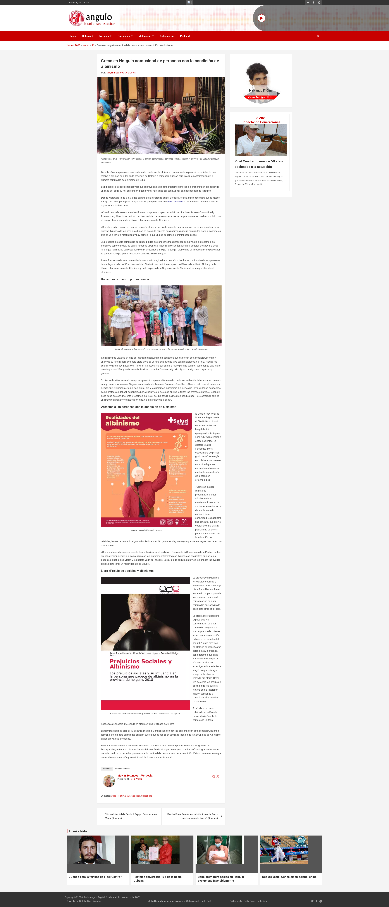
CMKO (260, 118)
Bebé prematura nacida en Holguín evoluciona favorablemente (221, 878)
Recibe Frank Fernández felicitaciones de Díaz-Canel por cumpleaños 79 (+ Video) (192, 816)
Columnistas (167, 36)
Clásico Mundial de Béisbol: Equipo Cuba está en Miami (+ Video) (131, 816)
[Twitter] (218, 776)
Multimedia (145, 36)
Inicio (73, 36)
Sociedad (135, 796)
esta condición (175, 201)
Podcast (185, 36)
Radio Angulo (136, 779)
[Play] (261, 18)
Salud (128, 796)
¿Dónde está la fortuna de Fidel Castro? (95, 877)
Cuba (113, 796)
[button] (241, 81)
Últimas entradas (122, 769)
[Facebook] (214, 776)
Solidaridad (146, 796)
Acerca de (107, 769)
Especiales (123, 36)
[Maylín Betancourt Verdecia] (109, 777)
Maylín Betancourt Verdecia (121, 72)
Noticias (104, 36)
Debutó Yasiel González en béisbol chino (289, 877)
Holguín (86, 36)
